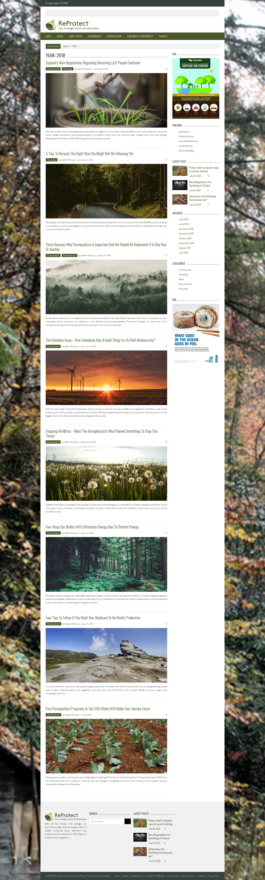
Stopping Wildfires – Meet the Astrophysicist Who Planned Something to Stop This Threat (102, 433)
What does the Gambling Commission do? (202, 198)
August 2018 (184, 247)
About (60, 36)
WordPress (80, 875)
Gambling (183, 274)
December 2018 (186, 228)
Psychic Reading (186, 150)
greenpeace (184, 131)
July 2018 (183, 252)
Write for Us (75, 36)
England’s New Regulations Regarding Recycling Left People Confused (93, 63)
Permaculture (114, 36)
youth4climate (185, 145)
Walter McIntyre (84, 68)
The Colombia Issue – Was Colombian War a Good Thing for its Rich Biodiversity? (100, 340)
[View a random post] (214, 36)
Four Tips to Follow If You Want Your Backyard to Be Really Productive (93, 618)
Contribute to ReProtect (140, 36)
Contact (163, 36)
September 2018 (186, 243)
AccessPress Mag (102, 875)
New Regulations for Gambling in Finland (200, 183)
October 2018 (185, 238)
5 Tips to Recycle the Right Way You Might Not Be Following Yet (89, 153)
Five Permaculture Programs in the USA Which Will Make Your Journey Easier (98, 709)
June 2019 (184, 224)
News (181, 279)
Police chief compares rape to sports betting (204, 169)
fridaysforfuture (186, 136)
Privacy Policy (213, 876)
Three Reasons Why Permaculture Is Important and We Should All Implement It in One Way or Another (106, 246)
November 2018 (186, 233)
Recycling (67, 68)
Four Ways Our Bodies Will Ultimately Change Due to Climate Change (92, 527)
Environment (94, 36)
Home (48, 36)
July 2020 (184, 219)
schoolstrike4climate (188, 141)
